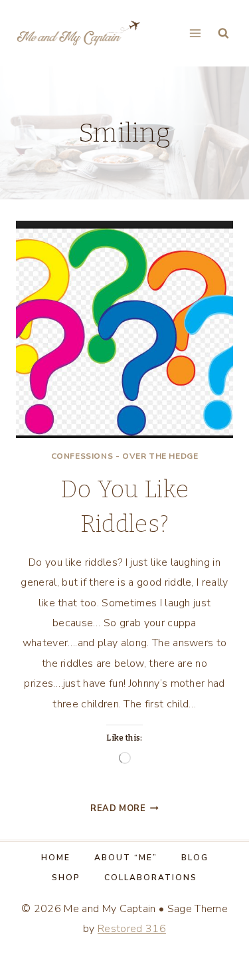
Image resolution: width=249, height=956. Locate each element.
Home (55, 857)
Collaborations (150, 877)
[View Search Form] (223, 33)
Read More (124, 808)
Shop (66, 877)
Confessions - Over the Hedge (125, 456)
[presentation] (124, 329)
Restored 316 (132, 928)
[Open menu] (195, 33)
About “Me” (125, 857)
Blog (194, 857)
